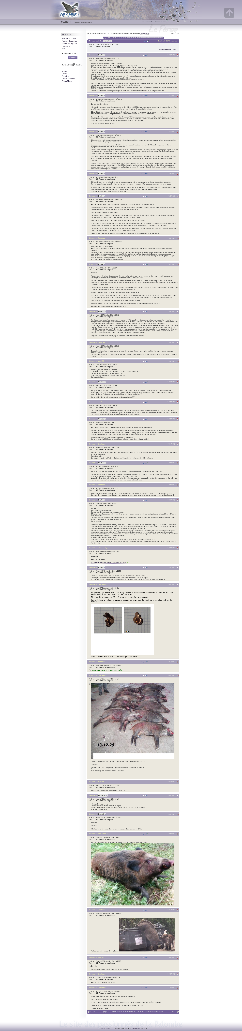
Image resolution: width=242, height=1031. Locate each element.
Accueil (66, 22)
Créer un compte (162, 22)
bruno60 (107, 41)
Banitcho (101, 238)
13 (119, 38)
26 (146, 38)
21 (136, 38)
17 (128, 38)
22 (138, 38)
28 (150, 38)
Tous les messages (69, 38)
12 (117, 38)
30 (154, 38)
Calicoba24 (102, 584)
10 (114, 38)
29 (152, 38)
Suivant (174, 1012)
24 (142, 38)
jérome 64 (101, 795)
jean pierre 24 (103, 834)
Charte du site (105, 1028)
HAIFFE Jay (102, 548)
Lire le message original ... (168, 49)
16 (126, 38)
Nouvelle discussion (69, 41)
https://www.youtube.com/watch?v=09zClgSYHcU (109, 562)
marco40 (101, 662)
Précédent (93, 1012)
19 (132, 38)
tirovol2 (101, 782)
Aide (63, 48)
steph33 (101, 361)
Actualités (65, 76)
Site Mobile (136, 1028)
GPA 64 (100, 957)
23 (140, 38)
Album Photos (67, 81)
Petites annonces (68, 79)
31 (156, 38)
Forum (64, 74)
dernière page (145, 33)
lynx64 (100, 55)
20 (134, 38)
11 (115, 38)
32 (158, 38)
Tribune (64, 71)
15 (124, 38)
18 (130, 38)
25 (144, 38)
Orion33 (101, 311)
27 (148, 38)
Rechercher (66, 46)
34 (162, 38)
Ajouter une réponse (69, 43)
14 (122, 38)
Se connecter (147, 22)
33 (160, 38)
